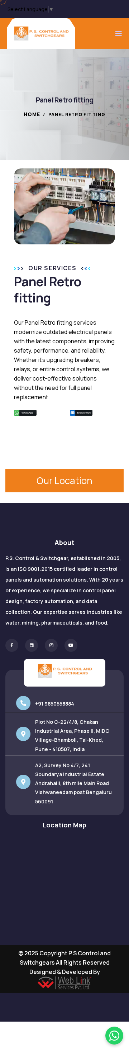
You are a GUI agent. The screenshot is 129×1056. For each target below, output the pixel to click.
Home (32, 114)
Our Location (64, 480)
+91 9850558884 (54, 703)
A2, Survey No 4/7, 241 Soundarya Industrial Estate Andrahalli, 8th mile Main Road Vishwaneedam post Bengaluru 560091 (73, 783)
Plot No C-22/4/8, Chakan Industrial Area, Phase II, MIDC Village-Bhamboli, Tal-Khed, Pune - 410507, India (72, 735)
